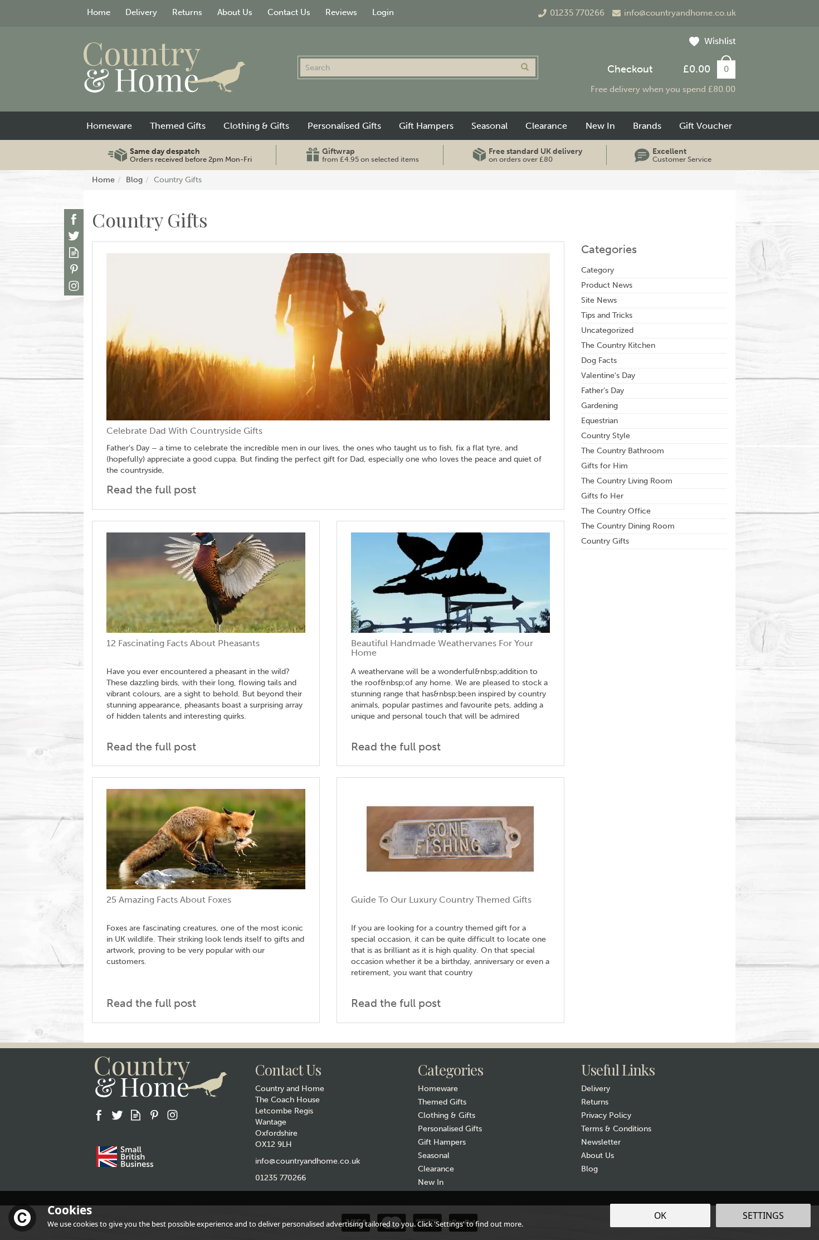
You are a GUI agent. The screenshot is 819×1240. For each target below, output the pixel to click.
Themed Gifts (442, 1102)
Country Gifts (605, 541)
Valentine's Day (608, 375)
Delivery (595, 1088)
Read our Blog (74, 252)
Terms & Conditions (616, 1129)
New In (430, 1182)
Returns (594, 1102)
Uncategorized (607, 330)
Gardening (599, 405)
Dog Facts (599, 360)
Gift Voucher (705, 125)
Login (383, 12)
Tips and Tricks (606, 315)
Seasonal (434, 1155)
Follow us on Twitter (74, 236)
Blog (589, 1169)
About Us (597, 1155)
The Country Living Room (626, 481)
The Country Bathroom (622, 451)
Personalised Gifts (450, 1129)
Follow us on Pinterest (74, 269)
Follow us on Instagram (74, 286)
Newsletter (601, 1142)
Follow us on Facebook (74, 219)
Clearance (436, 1169)
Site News (599, 300)
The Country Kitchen (618, 345)
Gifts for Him (604, 466)
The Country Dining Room (628, 526)
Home (98, 12)
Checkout (629, 69)
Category (597, 270)
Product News (606, 285)
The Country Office (616, 511)
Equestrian (599, 420)
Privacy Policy (606, 1115)
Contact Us (288, 12)
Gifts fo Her (602, 496)
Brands (647, 125)
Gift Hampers (442, 1142)
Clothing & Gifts (446, 1115)
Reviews (341, 12)
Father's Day (602, 390)
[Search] (524, 67)
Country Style (605, 435)
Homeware (438, 1088)
